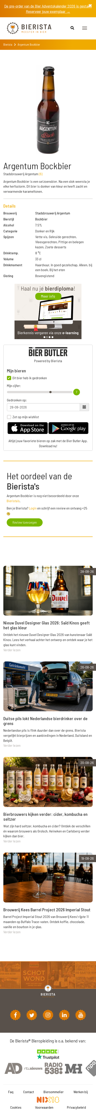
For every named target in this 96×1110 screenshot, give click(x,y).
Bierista (7, 44)
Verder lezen (12, 650)
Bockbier (41, 219)
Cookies (15, 1107)
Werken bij (80, 1092)
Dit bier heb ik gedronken (30, 378)
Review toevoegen (25, 522)
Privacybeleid (76, 1107)
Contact (28, 1092)
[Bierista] (25, 28)
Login (33, 508)
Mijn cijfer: (14, 386)
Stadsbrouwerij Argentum (52, 213)
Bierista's (13, 501)
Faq (10, 1092)
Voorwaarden (44, 1107)
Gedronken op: (17, 400)
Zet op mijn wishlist (26, 417)
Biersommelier (54, 1092)
